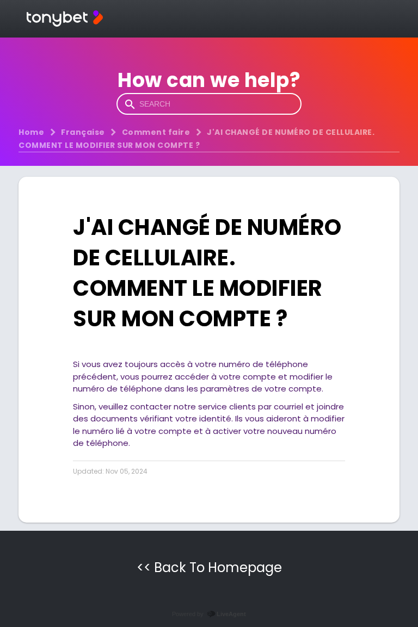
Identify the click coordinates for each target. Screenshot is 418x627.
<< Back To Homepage (209, 567)
